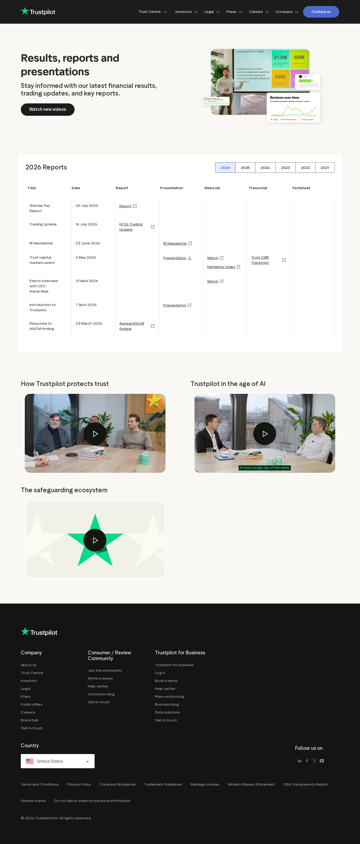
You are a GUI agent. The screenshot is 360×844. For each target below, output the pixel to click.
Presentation (174, 258)
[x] (314, 761)
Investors (184, 11)
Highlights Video (221, 267)
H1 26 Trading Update (131, 227)
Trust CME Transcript (260, 260)
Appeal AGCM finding (131, 326)
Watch (212, 258)
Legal (209, 11)
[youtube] (321, 761)
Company (284, 11)
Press (231, 11)
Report (125, 206)
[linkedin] (299, 761)
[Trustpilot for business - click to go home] (38, 12)
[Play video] (95, 434)
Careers (256, 11)
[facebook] (307, 761)
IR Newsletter (175, 243)
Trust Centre (150, 11)
